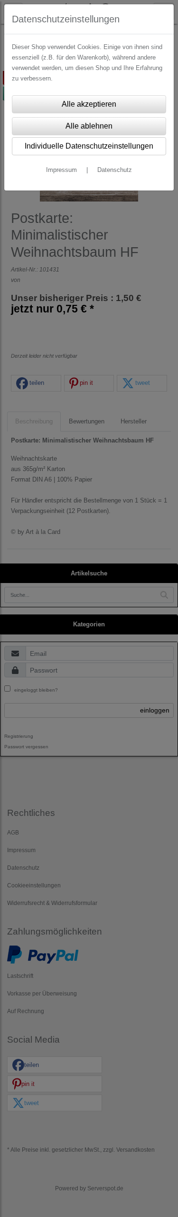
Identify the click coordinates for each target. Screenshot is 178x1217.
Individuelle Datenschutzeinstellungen (89, 146)
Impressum (61, 169)
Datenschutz (114, 169)
